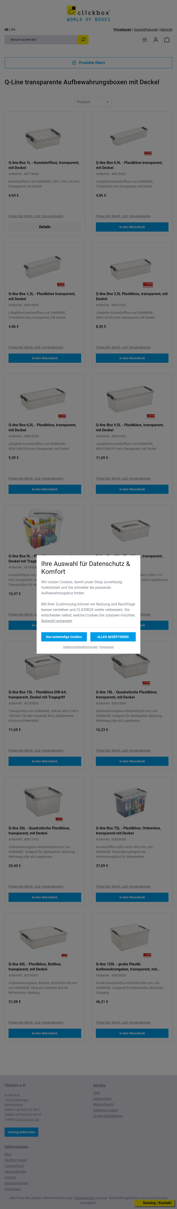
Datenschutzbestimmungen (80, 647)
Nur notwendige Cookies (64, 637)
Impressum (107, 647)
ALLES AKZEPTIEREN (113, 637)
